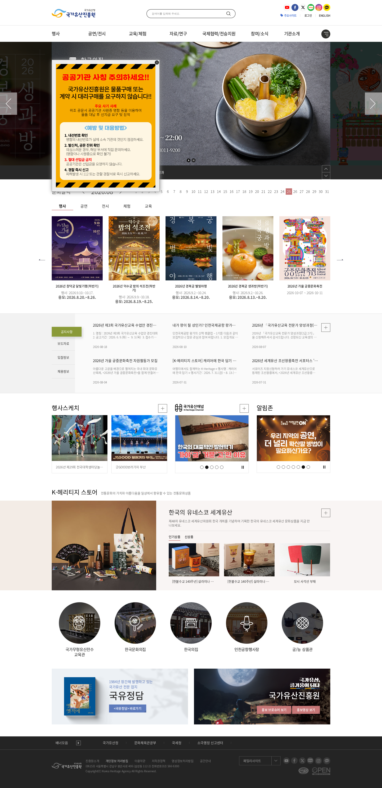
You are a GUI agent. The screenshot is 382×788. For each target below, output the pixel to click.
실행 (189, 160)
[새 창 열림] (287, 6)
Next (373, 103)
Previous (8, 103)
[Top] (376, 782)
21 (263, 191)
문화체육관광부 (145, 742)
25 (289, 191)
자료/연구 (178, 33)
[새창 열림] (244, 408)
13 (212, 191)
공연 (83, 206)
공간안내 (205, 761)
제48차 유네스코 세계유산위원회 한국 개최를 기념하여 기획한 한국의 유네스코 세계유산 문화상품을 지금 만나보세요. (239, 523)
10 (193, 191)
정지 (194, 160)
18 (244, 191)
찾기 (228, 14)
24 (282, 191)
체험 (126, 206)
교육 (148, 206)
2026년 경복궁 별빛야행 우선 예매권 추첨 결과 (131, 172)
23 (276, 191)
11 (200, 191)
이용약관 (139, 761)
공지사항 (67, 331)
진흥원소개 (92, 761)
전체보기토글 (325, 34)
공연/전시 (97, 33)
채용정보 (63, 371)
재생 (78, 743)
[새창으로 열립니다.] (211, 438)
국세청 (176, 742)
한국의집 (191, 649)
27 (301, 191)
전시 (105, 206)
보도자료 (63, 343)
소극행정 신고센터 (210, 742)
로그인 (308, 15)
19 (250, 191)
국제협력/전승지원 (218, 33)
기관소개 (292, 33)
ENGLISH (324, 15)
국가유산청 (110, 742)
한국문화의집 (135, 649)
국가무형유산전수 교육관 (79, 652)
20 (257, 191)
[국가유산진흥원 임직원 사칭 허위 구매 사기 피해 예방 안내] (105, 66)
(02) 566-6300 (170, 766)
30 (321, 191)
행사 (55, 33)
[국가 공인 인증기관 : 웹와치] (303, 769)
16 (231, 191)
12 (206, 191)
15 (225, 191)
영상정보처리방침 (183, 761)
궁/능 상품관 (302, 649)
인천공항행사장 (246, 649)
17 (238, 191)
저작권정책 (159, 761)
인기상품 (174, 537)
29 (314, 191)
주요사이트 (290, 15)
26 (295, 191)
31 (327, 191)
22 (270, 191)
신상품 (189, 537)
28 (308, 191)
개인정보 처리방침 (117, 761)
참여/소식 (259, 33)
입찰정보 (63, 357)
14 (219, 191)
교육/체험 (137, 33)
